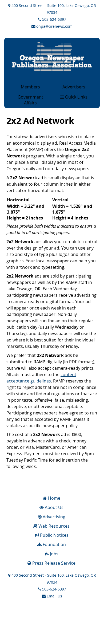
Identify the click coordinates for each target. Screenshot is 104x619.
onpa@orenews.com (54, 26)
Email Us (54, 595)
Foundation (54, 544)
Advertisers (73, 87)
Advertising (53, 517)
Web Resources (53, 526)
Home (53, 498)
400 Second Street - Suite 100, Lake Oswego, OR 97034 (53, 9)
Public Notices (54, 535)
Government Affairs (30, 100)
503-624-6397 (53, 19)
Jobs (53, 554)
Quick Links (75, 97)
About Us (53, 507)
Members (30, 87)
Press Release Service (53, 563)
